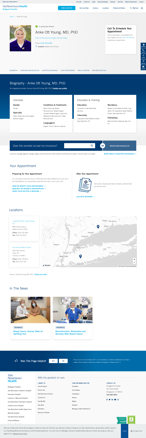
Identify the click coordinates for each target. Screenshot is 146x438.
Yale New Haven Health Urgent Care (19, 409)
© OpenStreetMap (130, 266)
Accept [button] (124, 431)
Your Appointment (67, 70)
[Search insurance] (92, 145)
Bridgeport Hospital (14, 387)
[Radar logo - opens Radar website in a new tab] (46, 265)
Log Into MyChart (84, 196)
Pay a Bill (78, 2)
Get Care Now (84, 8)
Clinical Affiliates (13, 420)
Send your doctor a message (25, 191)
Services (95, 8)
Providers (75, 386)
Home (12, 16)
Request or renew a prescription (28, 188)
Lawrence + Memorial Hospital (18, 398)
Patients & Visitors (119, 8)
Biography (14, 70)
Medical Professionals (131, 2)
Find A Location (83, 70)
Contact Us (87, 2)
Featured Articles (99, 70)
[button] (136, 431)
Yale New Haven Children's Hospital (19, 391)
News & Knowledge (103, 2)
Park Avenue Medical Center (22, 247)
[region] (89, 241)
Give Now (120, 2)
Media (74, 401)
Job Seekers (76, 390)
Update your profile (60, 88)
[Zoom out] (134, 262)
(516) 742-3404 (46, 43)
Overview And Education (29, 70)
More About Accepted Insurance (119, 154)
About (93, 2)
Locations (105, 8)
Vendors (74, 405)
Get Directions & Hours (45, 394)
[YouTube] (115, 400)
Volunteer (112, 2)
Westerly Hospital (13, 413)
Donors (74, 398)
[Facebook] (107, 400)
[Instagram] (118, 400)
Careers (141, 2)
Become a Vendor (43, 412)
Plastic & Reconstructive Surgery (45, 38)
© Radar (121, 266)
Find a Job (41, 390)
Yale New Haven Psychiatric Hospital (20, 402)
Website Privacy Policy (20, 434)
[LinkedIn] (112, 400)
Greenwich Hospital (14, 394)
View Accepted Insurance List (119, 146)
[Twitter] (109, 400)
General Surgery (62, 38)
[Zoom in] (134, 259)
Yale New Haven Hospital (16, 417)
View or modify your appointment (27, 186)
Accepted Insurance (50, 70)
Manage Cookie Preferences (81, 409)
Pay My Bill (41, 401)
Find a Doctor (66, 8)
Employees (75, 394)
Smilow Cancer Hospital (16, 406)
